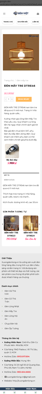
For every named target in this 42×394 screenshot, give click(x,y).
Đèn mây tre (22, 80)
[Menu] (4, 13)
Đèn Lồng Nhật (12, 306)
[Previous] (3, 228)
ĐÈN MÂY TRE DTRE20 (30, 234)
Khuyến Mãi (23, 22)
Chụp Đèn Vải (11, 324)
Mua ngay (23, 99)
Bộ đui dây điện (12, 161)
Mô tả (6, 175)
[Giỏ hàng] (38, 13)
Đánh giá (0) (9, 180)
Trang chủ (8, 22)
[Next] (39, 228)
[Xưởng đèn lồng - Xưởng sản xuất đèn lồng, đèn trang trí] (21, 13)
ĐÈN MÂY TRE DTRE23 (11, 234)
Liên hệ (35, 22)
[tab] (21, 175)
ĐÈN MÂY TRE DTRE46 (13, 185)
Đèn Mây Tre (11, 311)
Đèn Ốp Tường (12, 328)
